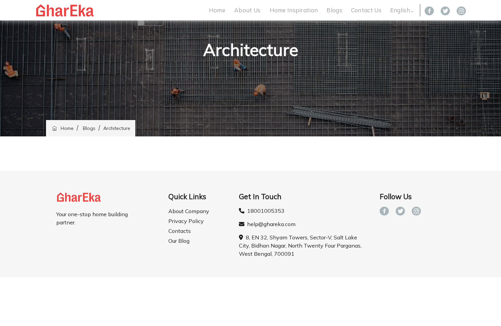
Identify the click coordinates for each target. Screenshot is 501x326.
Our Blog (178, 240)
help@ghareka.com (269, 224)
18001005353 (264, 210)
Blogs (334, 10)
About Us (247, 10)
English (400, 10)
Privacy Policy (186, 221)
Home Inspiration (294, 10)
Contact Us (366, 10)
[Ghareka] (64, 10)
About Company (188, 211)
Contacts (179, 230)
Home (217, 10)
